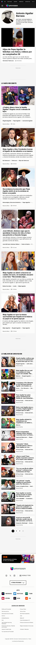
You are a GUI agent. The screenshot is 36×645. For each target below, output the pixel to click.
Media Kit (22, 618)
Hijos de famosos (24, 160)
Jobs (21, 615)
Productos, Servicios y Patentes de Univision (8, 626)
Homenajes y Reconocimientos (12, 202)
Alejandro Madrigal (21, 523)
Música (18, 376)
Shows (15, 1)
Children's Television (24, 629)
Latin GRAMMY (20, 498)
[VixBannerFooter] (18, 559)
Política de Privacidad (6, 609)
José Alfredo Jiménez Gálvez (11, 244)
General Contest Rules (6, 629)
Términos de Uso (5, 611)
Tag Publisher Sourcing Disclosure (7, 623)
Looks (14, 286)
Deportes (27, 1)
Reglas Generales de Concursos (26, 625)
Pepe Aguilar (17, 120)
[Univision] (12, 6)
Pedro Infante (26, 244)
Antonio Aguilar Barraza (24, 14)
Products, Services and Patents (26, 622)
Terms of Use (22, 611)
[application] (18, 37)
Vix (5, 1)
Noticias (10, 1)
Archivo (3, 615)
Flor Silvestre (25, 388)
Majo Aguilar (22, 286)
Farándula (29, 498)
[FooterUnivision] (18, 568)
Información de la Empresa (7, 613)
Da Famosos (6, 160)
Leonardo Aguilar (27, 120)
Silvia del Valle (29, 400)
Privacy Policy (23, 609)
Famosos (21, 1)
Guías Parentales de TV (25, 620)
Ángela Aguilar (7, 120)
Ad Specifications (5, 618)
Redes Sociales (7, 286)
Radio (33, 1)
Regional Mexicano (21, 437)
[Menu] (2, 5)
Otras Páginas (16, 582)
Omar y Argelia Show (22, 486)
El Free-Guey (19, 400)
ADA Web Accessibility (25, 613)
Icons (17, 388)
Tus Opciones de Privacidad (8, 631)
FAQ (3, 620)
